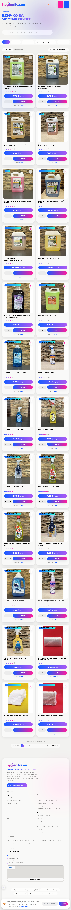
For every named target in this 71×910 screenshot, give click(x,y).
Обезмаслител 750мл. (46, 429)
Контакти (36, 840)
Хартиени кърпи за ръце (47, 627)
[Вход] (44, 4)
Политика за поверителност (16, 843)
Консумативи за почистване (45, 823)
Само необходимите (49, 903)
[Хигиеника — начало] (35, 765)
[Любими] (49, 4)
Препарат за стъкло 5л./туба (15, 372)
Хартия (15, 42)
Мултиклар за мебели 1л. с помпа (51, 601)
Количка (44, 840)
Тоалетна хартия (12, 803)
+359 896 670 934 (14, 851)
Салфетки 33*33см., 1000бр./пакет (50, 715)
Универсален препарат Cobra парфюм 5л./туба (49, 87)
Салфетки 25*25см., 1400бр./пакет (16, 715)
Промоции (28, 840)
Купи (23, 101)
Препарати (28, 42)
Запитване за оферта (15, 785)
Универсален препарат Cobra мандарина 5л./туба (49, 145)
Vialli (8, 818)
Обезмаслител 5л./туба (47, 315)
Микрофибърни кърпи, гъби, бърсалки (48, 826)
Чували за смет (41, 829)
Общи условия (31, 843)
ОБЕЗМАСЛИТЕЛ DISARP (46, 372)
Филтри (9, 49)
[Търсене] (54, 4)
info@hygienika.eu (14, 855)
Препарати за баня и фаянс (45, 803)
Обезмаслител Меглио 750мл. (49, 487)
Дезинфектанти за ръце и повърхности (49, 808)
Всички (6, 42)
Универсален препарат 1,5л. (14, 601)
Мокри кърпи (40, 832)
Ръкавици (39, 818)
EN (3, 887)
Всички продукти (18, 840)
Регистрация (57, 840)
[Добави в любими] (30, 57)
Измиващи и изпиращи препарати (47, 800)
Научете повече (23, 906)
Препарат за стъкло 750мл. (14, 429)
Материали (64, 42)
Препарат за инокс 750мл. (14, 487)
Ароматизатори (42, 806)
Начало (9, 840)
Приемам (63, 903)
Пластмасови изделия (43, 815)
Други (8, 815)
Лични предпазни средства (45, 821)
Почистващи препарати (47, 170)
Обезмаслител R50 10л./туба (48, 258)
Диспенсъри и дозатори (46, 42)
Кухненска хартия (12, 797)
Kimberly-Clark (11, 821)
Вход (50, 840)
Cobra (7, 56)
